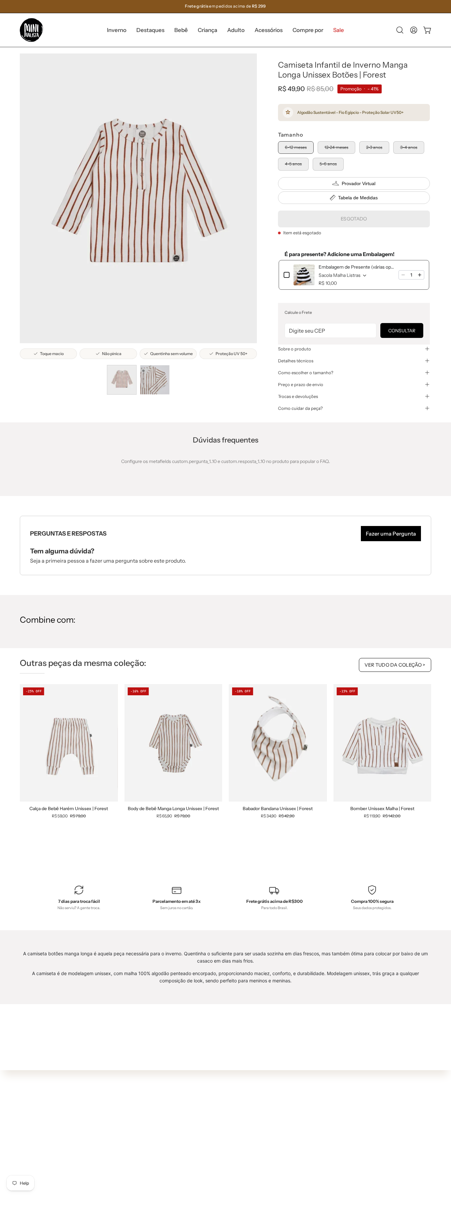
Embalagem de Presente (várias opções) (357, 267)
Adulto (133, 1132)
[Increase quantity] (419, 275)
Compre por (139, 1151)
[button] (150, 30)
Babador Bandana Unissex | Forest (278, 808)
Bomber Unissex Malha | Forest (382, 808)
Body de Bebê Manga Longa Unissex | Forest (173, 808)
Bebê (131, 1112)
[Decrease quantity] (403, 275)
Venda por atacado (231, 1159)
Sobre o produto (294, 348)
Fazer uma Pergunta (391, 533)
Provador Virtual (358, 183)
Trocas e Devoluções (233, 1120)
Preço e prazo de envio (300, 384)
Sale (130, 1161)
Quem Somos (225, 1090)
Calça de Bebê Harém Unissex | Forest (68, 808)
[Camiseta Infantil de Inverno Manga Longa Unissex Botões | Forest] (122, 380)
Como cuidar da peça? (300, 408)
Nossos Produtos (229, 1100)
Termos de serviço (230, 1129)
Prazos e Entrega (229, 1110)
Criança (134, 1122)
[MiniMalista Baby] (31, 30)
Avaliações (222, 1149)
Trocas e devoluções (298, 396)
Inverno (134, 1093)
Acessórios (138, 1141)
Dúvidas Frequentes (233, 1080)
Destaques (138, 1102)
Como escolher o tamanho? (305, 372)
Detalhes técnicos (295, 360)
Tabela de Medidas (358, 197)
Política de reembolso (234, 1139)
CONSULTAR (401, 331)
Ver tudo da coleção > (395, 665)
